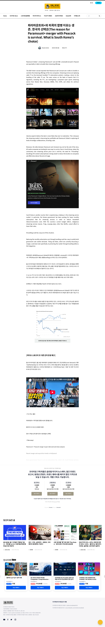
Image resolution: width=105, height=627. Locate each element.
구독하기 (98, 2)
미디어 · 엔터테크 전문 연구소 (52, 10)
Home (5, 16)
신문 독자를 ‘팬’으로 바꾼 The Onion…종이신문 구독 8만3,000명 (65, 543)
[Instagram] (15, 619)
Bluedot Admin (45, 48)
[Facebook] (7, 619)
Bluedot (50, 507)
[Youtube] (4, 619)
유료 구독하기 (36, 493)
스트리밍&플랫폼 (25, 16)
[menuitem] (52, 10)
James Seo (7, 549)
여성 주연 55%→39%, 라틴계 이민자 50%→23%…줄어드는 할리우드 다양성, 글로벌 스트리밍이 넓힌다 (90, 544)
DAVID (31, 549)
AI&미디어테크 (59, 16)
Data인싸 (68, 16)
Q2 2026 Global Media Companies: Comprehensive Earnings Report (39, 578)
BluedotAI (59, 507)
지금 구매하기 (16, 587)
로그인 (91, 2)
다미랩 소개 (77, 16)
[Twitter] (11, 619)
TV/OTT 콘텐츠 (48, 16)
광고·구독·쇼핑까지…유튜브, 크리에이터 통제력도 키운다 (39, 543)
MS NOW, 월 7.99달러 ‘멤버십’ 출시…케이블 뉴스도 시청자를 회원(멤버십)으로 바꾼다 (14, 544)
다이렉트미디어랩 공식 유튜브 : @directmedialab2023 (65, 605)
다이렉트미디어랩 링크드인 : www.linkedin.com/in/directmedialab (68, 607)
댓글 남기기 (64, 48)
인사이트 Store (14, 16)
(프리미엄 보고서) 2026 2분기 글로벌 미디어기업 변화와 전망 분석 (64, 578)
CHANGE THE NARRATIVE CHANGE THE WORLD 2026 (87, 578)
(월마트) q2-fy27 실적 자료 (14, 578)
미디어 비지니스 (37, 16)
